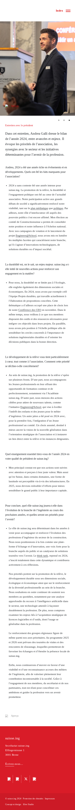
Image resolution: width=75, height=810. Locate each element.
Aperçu (15, 106)
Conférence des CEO (29, 310)
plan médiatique (39, 208)
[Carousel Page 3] (69, 120)
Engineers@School (26, 235)
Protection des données (33, 798)
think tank (42, 555)
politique (58, 208)
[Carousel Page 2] (64, 120)
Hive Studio (28, 804)
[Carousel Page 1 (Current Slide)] (58, 120)
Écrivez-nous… (14, 763)
